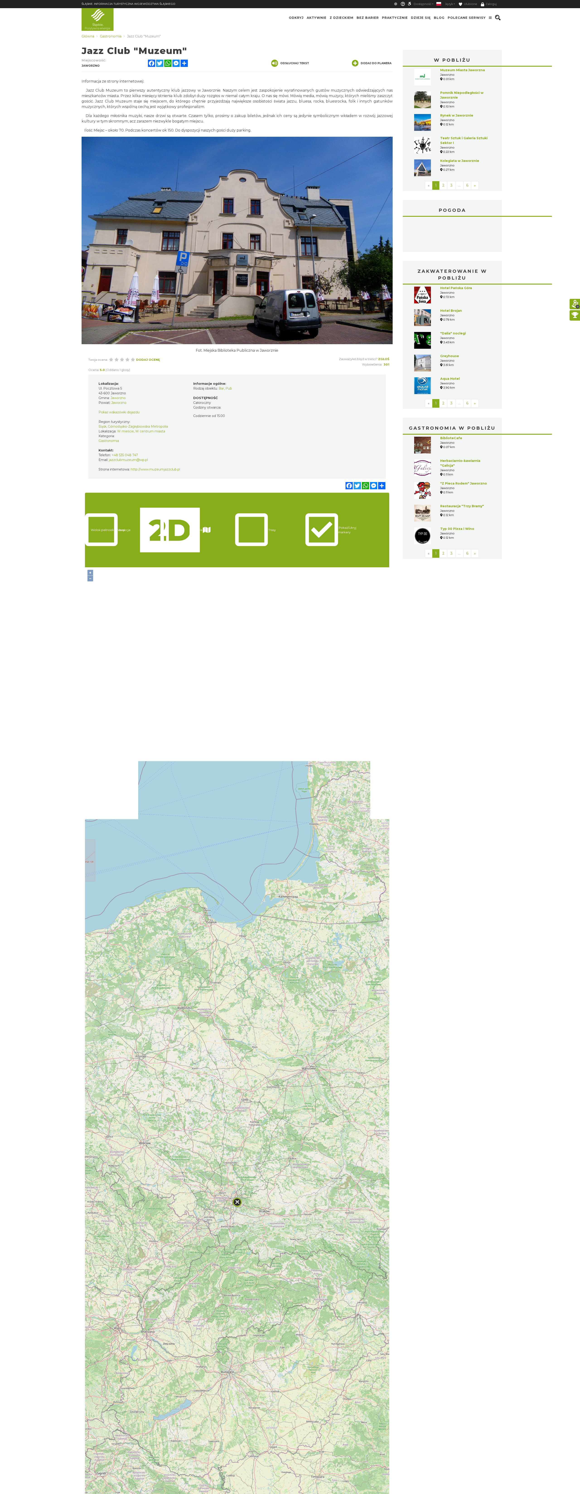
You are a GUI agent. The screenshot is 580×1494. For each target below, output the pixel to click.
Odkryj (296, 17)
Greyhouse (449, 356)
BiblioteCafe (451, 438)
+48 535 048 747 (125, 455)
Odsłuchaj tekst (294, 63)
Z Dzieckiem (341, 17)
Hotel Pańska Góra (456, 288)
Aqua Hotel (450, 379)
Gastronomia (109, 441)
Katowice (452, 235)
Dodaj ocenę (148, 359)
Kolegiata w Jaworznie (459, 161)
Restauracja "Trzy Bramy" (462, 506)
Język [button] (449, 4)
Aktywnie (316, 17)
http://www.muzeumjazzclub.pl (155, 469)
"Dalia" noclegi (453, 333)
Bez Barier (368, 17)
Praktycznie (395, 17)
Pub (228, 388)
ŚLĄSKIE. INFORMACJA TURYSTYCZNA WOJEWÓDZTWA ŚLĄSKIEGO (128, 3)
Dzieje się (421, 17)
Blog (439, 17)
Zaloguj (491, 4)
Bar (221, 388)
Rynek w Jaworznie (456, 115)
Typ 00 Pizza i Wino (457, 529)
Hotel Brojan (451, 311)
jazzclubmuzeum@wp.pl (128, 460)
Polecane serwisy (467, 17)
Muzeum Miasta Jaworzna (462, 70)
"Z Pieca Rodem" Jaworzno (463, 483)
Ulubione (470, 4)
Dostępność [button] (422, 4)
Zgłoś (383, 359)
